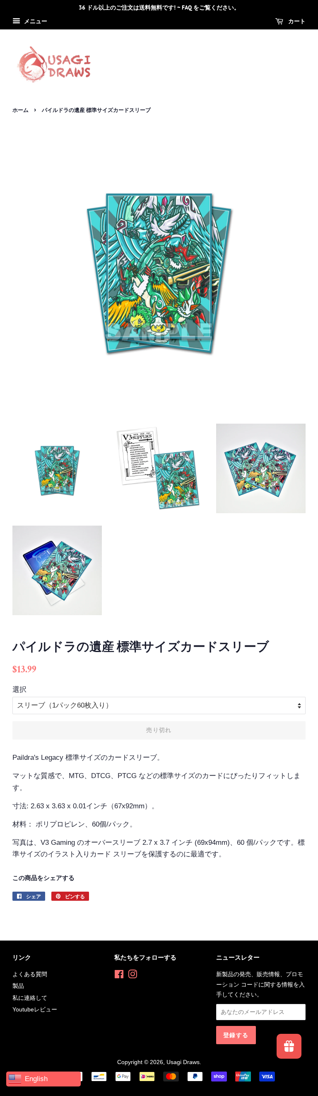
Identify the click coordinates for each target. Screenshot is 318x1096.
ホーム (20, 110)
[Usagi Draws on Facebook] (119, 975)
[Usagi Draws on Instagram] (132, 975)
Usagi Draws (183, 1062)
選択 (19, 689)
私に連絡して (29, 997)
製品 (18, 985)
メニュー (34, 21)
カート (296, 21)
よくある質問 (29, 974)
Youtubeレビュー (34, 1009)
